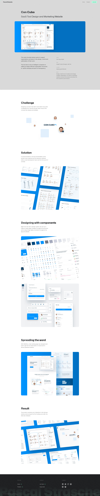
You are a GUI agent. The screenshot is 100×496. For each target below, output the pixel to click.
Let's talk (94, 2)
